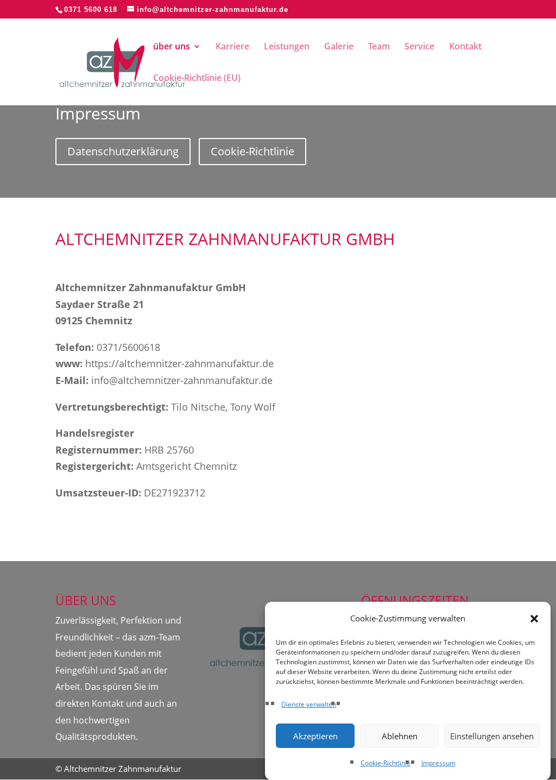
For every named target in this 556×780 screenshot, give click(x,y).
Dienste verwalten (308, 704)
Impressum (438, 763)
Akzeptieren (315, 736)
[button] (534, 618)
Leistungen (286, 47)
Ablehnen (400, 736)
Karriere (232, 47)
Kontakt (465, 47)
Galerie (338, 47)
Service (419, 47)
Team (379, 47)
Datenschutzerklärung (123, 151)
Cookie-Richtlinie (385, 763)
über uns (171, 47)
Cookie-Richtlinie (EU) (197, 79)
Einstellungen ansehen (492, 736)
